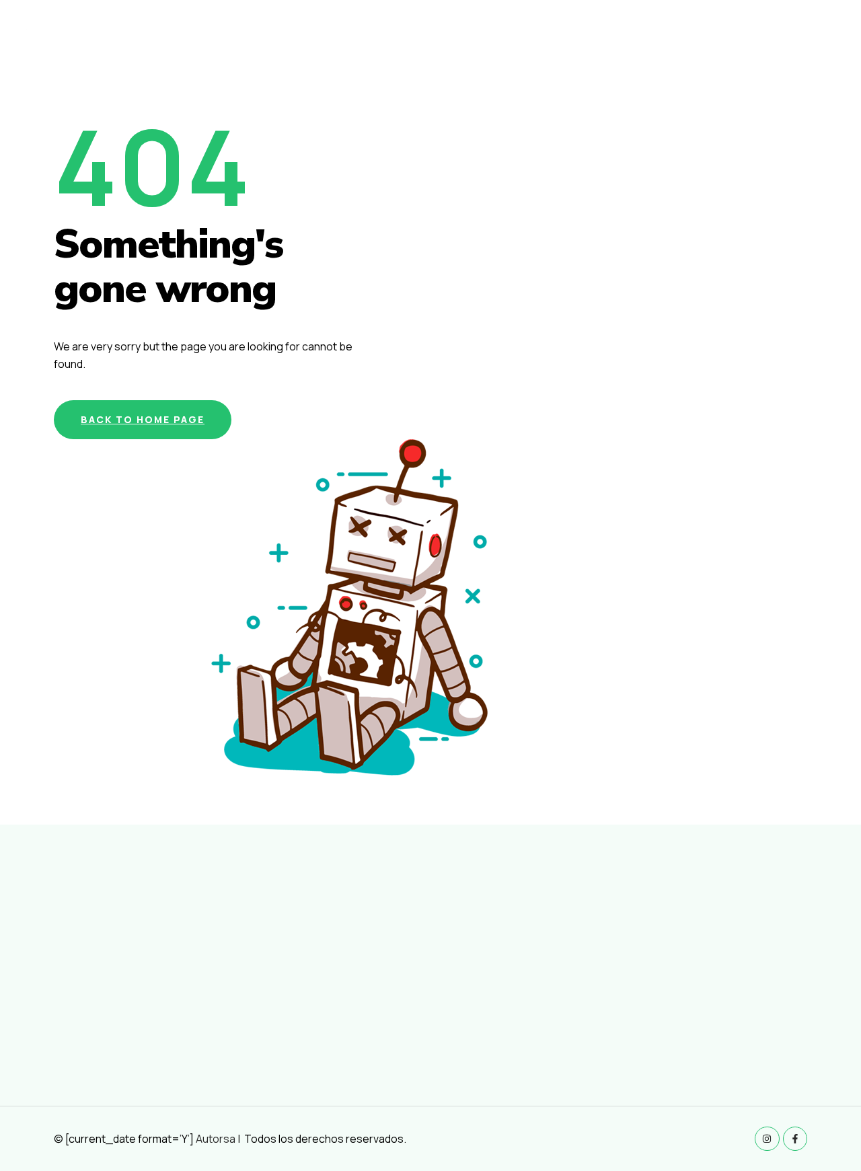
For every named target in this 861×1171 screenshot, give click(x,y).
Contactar (811, 38)
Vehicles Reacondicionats (589, 38)
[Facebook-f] (795, 1139)
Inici (501, 38)
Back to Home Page (142, 419)
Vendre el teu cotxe (718, 38)
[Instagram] (767, 1139)
